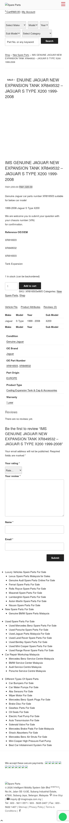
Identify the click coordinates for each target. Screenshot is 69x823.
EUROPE (11, 378)
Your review (13, 476)
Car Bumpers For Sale (21, 683)
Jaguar (10, 353)
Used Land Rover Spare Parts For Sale (30, 637)
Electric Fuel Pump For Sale (24, 716)
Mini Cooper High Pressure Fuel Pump (30, 741)
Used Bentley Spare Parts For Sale (28, 642)
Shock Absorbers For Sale (23, 732)
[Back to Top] (1, 821)
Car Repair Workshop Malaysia (22, 654)
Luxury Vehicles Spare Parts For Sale (25, 572)
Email (9, 539)
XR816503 (12, 365)
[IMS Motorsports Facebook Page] (20, 810)
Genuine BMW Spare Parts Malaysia (29, 613)
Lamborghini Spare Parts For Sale (27, 597)
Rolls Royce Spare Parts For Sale (27, 588)
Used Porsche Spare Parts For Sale (28, 629)
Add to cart (30, 285)
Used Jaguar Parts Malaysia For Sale (29, 633)
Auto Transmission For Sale (24, 720)
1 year (9, 402)
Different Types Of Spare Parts (22, 679)
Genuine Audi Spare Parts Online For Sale (32, 580)
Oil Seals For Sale (19, 712)
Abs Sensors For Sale (21, 691)
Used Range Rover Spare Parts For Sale (31, 650)
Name (9, 522)
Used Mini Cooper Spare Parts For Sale (30, 646)
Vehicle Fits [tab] (11, 307)
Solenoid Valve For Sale (22, 724)
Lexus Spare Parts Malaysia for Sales (29, 576)
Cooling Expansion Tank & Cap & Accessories (31, 390)
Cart (12, 11)
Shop (7, 54)
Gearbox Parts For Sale (22, 707)
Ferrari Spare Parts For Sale (24, 584)
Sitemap (22, 807)
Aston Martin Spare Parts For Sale (27, 601)
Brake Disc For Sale (20, 703)
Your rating (12, 463)
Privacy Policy (36, 807)
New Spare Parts (21, 54)
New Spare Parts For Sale (19, 609)
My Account (28, 11)
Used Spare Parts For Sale (19, 621)
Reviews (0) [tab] (50, 307)
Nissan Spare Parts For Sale (24, 605)
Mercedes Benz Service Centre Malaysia (31, 658)
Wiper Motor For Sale (20, 695)
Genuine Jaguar (15, 341)
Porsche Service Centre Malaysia (27, 671)
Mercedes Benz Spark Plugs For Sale (29, 699)
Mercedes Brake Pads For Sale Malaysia (31, 728)
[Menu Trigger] (63, 3)
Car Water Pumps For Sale (23, 687)
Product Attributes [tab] (30, 307)
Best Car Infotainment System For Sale (30, 745)
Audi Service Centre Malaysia (25, 667)
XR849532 (25, 365)
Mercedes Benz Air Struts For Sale (28, 736)
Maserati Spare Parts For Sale (25, 592)
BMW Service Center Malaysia (26, 662)
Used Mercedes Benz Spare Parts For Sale (32, 625)
